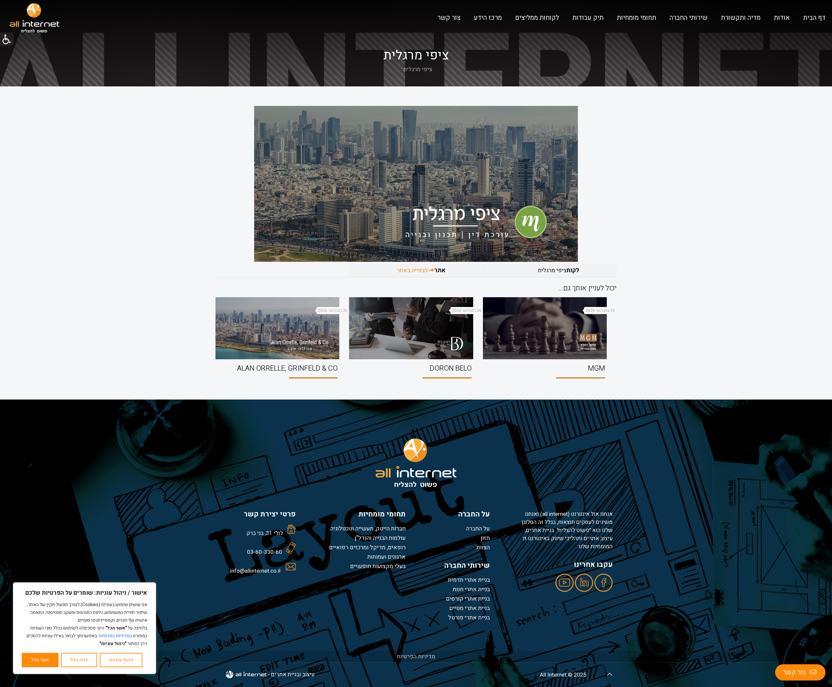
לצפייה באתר (412, 270)
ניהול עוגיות (121, 659)
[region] (84, 628)
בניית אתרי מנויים (469, 608)
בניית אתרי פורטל (469, 617)
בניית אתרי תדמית (469, 580)
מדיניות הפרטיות (416, 657)
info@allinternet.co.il (255, 571)
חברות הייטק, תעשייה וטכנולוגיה (368, 528)
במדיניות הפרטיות (115, 635)
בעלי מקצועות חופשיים (378, 566)
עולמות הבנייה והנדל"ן (380, 538)
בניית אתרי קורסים (468, 598)
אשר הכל (40, 659)
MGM (596, 368)
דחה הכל (79, 659)
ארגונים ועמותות (386, 557)
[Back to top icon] (610, 674)
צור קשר (794, 672)
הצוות (483, 547)
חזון (485, 538)
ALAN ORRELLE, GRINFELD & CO (287, 368)
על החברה (478, 528)
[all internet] (34, 18)
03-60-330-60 (264, 552)
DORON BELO (451, 368)
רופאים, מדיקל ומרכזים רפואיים (367, 547)
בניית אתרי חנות (471, 589)
